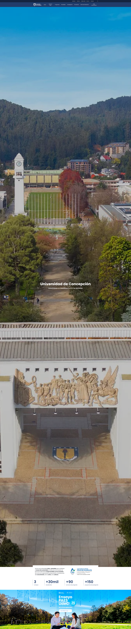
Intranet (87, 1)
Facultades (63, 4)
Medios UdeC (83, 1)
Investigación (70, 4)
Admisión (73, 1)
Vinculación (76, 4)
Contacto (92, 1)
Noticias (78, 1)
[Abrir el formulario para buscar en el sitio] (97, 1)
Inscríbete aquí (64, 610)
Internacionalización (84, 4)
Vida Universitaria (93, 4)
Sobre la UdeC (50, 4)
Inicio (45, 4)
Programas (57, 4)
